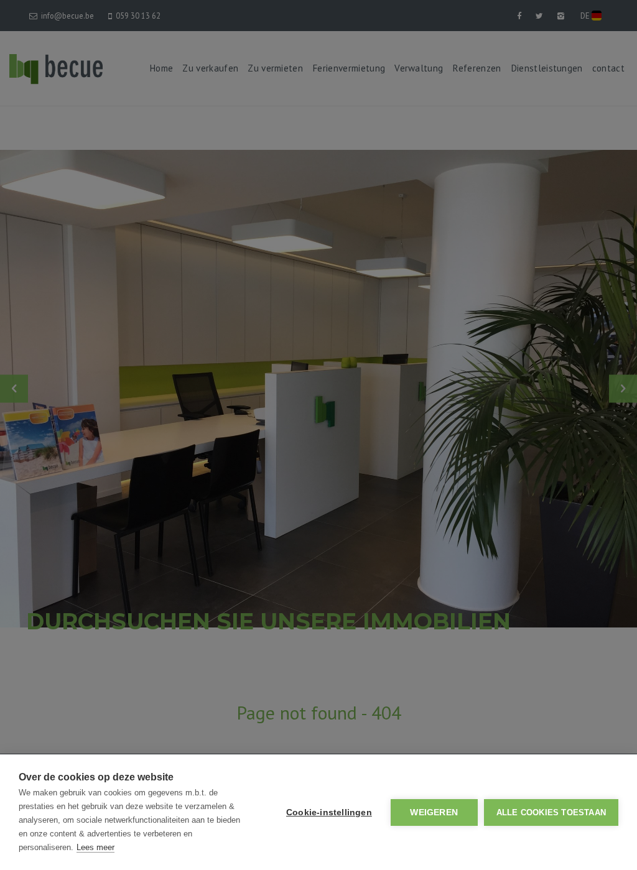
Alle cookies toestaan (551, 812)
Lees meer (95, 847)
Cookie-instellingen (329, 812)
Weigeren (434, 812)
